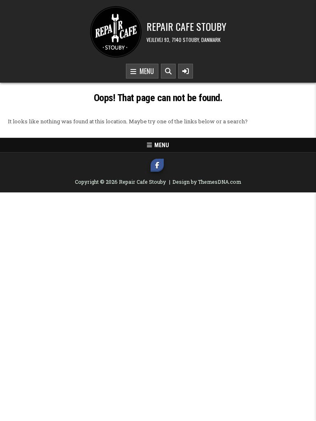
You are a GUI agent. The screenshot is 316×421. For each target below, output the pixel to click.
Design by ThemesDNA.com (206, 181)
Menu (145, 71)
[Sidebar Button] (185, 71)
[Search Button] (168, 71)
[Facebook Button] (157, 165)
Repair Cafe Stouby (186, 26)
